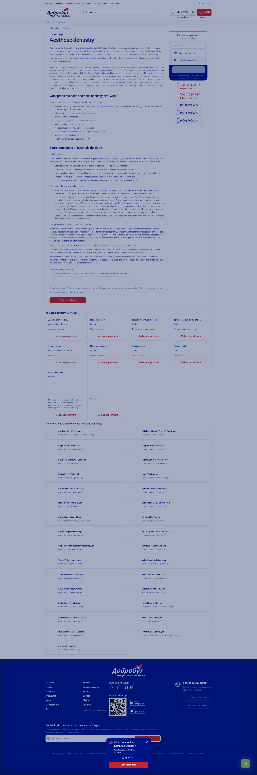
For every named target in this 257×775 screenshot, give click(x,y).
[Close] (147, 742)
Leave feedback (128, 765)
